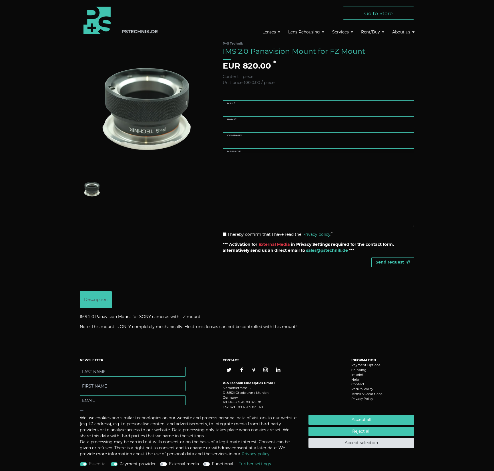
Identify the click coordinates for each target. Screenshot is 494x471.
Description (95, 299)
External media (184, 463)
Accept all (361, 419)
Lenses (269, 32)
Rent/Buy (370, 32)
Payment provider (137, 463)
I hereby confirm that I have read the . (280, 234)
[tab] (96, 299)
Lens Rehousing (304, 32)
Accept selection (361, 442)
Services (340, 32)
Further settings (254, 463)
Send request (390, 262)
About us (401, 32)
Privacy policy (256, 453)
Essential (98, 463)
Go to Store (378, 13)
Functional (222, 463)
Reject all (361, 431)
